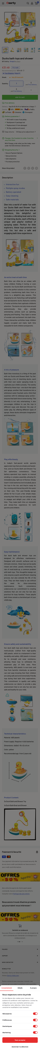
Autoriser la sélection (20, 1047)
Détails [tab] (20, 988)
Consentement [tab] (6, 988)
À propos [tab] (33, 988)
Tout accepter (20, 1040)
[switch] (35, 1013)
